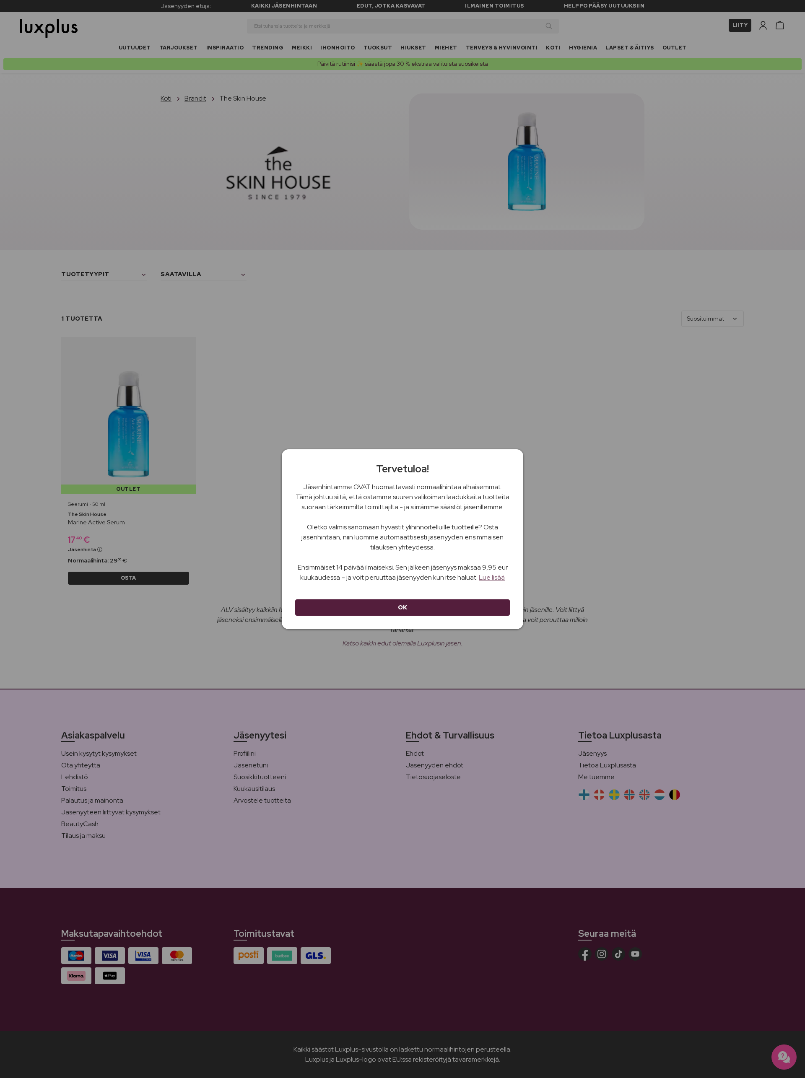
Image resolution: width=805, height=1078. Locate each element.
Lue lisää (492, 577)
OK (403, 607)
